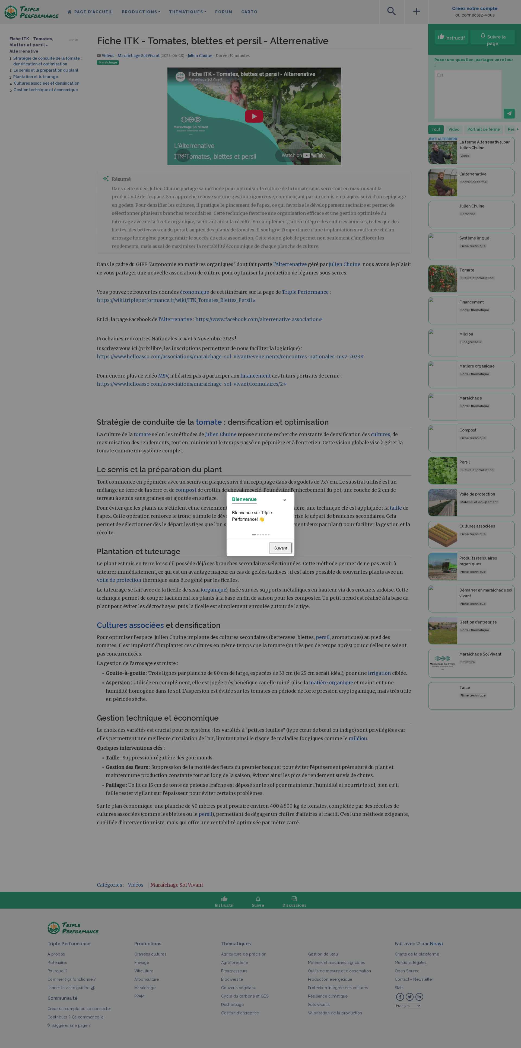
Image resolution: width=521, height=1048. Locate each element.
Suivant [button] (280, 548)
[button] (254, 534)
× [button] (284, 499)
